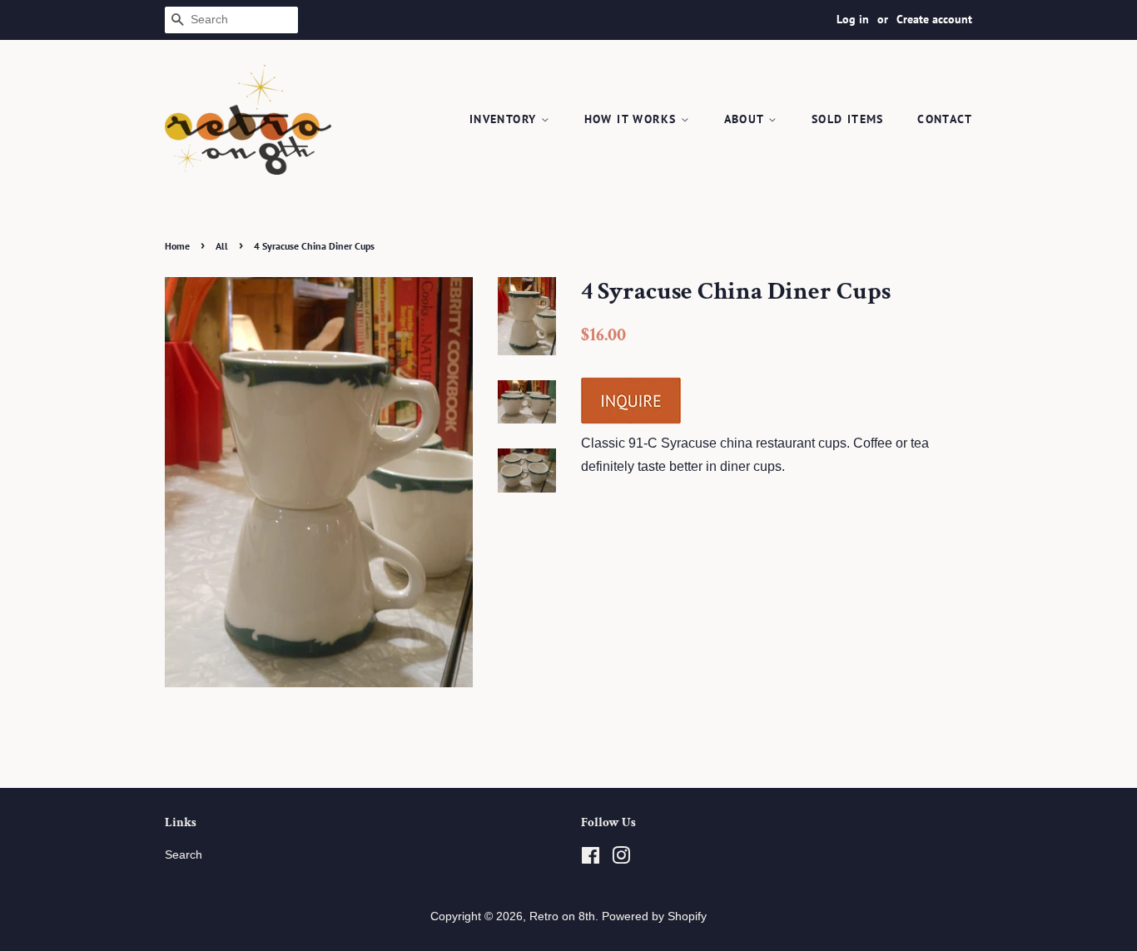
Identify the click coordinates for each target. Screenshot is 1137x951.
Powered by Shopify (654, 916)
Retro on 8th (562, 916)
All (222, 246)
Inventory (505, 118)
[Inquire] (631, 421)
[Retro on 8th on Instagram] (621, 859)
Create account (934, 19)
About (746, 118)
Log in (853, 19)
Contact (944, 118)
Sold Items (848, 118)
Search (183, 855)
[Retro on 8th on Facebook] (590, 859)
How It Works (632, 118)
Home (177, 246)
